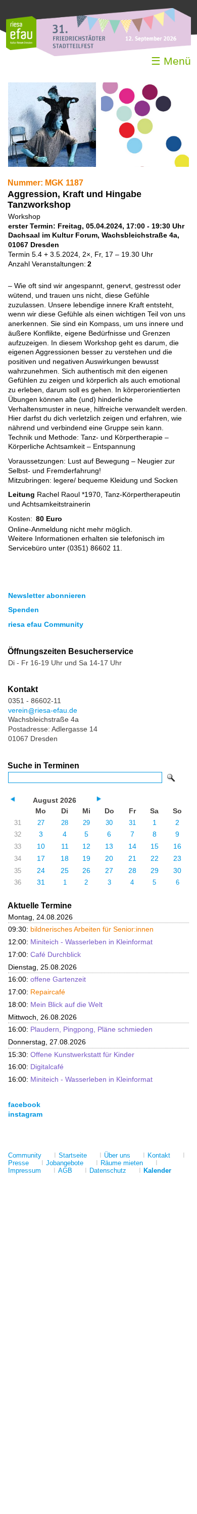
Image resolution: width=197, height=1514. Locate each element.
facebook (24, 1104)
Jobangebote (64, 1163)
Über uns (117, 1155)
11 (65, 846)
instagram (25, 1114)
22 (155, 858)
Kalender (157, 1170)
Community (24, 1155)
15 (155, 846)
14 (132, 846)
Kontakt (158, 1155)
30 (109, 823)
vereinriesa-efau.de (42, 710)
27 (40, 823)
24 (41, 870)
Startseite (73, 1155)
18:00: (55, 1004)
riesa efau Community (45, 624)
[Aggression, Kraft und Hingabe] (52, 164)
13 (109, 846)
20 (109, 858)
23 (177, 858)
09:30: (81, 929)
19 (86, 858)
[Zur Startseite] (21, 48)
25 (65, 870)
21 (132, 858)
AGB (65, 1170)
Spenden (23, 610)
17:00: (44, 954)
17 (41, 858)
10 (41, 846)
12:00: (80, 942)
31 (132, 823)
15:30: (71, 1054)
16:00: (47, 979)
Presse (18, 1163)
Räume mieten (122, 1163)
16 (177, 846)
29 (86, 823)
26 (86, 870)
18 (65, 858)
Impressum (24, 1170)
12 (86, 846)
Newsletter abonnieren (47, 595)
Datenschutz (107, 1170)
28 (64, 823)
